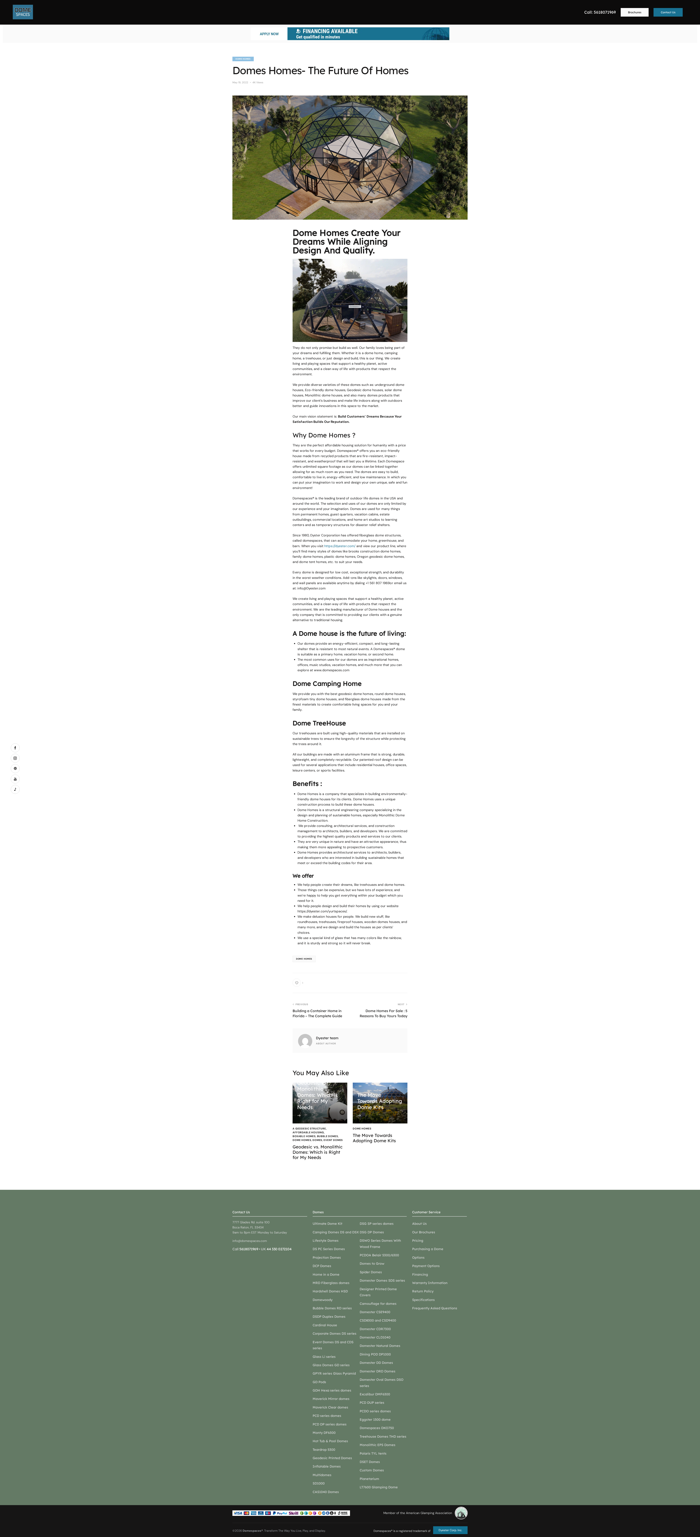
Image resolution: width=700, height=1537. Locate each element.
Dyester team (327, 1038)
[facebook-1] (15, 747)
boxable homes (304, 1136)
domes (317, 1140)
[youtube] (15, 778)
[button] (298, 983)
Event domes (333, 1140)
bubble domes (327, 1136)
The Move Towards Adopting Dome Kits (374, 1138)
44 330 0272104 (279, 1249)
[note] (15, 789)
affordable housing (308, 1132)
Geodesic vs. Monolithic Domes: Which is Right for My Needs (318, 1152)
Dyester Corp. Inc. (450, 1530)
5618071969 (248, 1249)
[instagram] (15, 758)
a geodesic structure (309, 1128)
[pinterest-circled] (15, 768)
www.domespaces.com (331, 670)
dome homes (243, 59)
